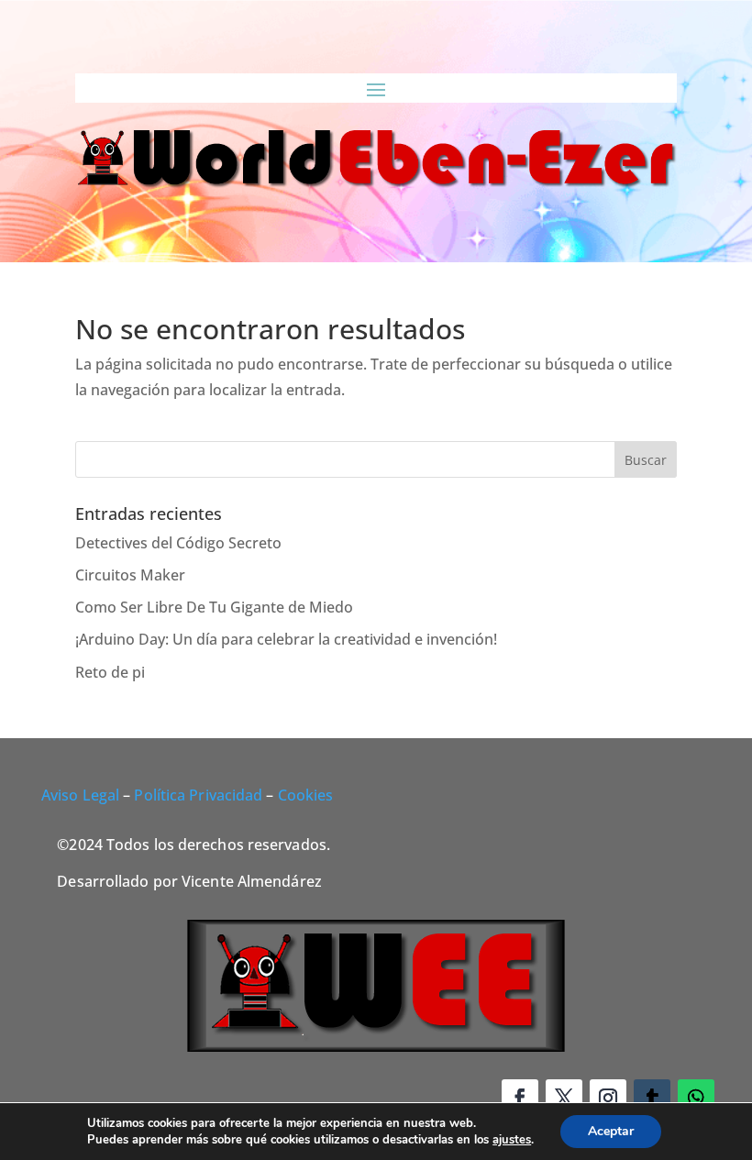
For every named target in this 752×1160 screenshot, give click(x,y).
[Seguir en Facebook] (520, 1097)
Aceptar (611, 1131)
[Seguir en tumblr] (652, 1097)
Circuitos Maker (130, 575)
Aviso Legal (80, 795)
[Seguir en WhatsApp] (696, 1097)
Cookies (306, 795)
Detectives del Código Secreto (178, 543)
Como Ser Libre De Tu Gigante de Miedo (214, 607)
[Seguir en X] (564, 1097)
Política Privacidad (198, 795)
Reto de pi (110, 672)
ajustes (511, 1140)
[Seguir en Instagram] (608, 1097)
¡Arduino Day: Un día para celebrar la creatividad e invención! (286, 639)
